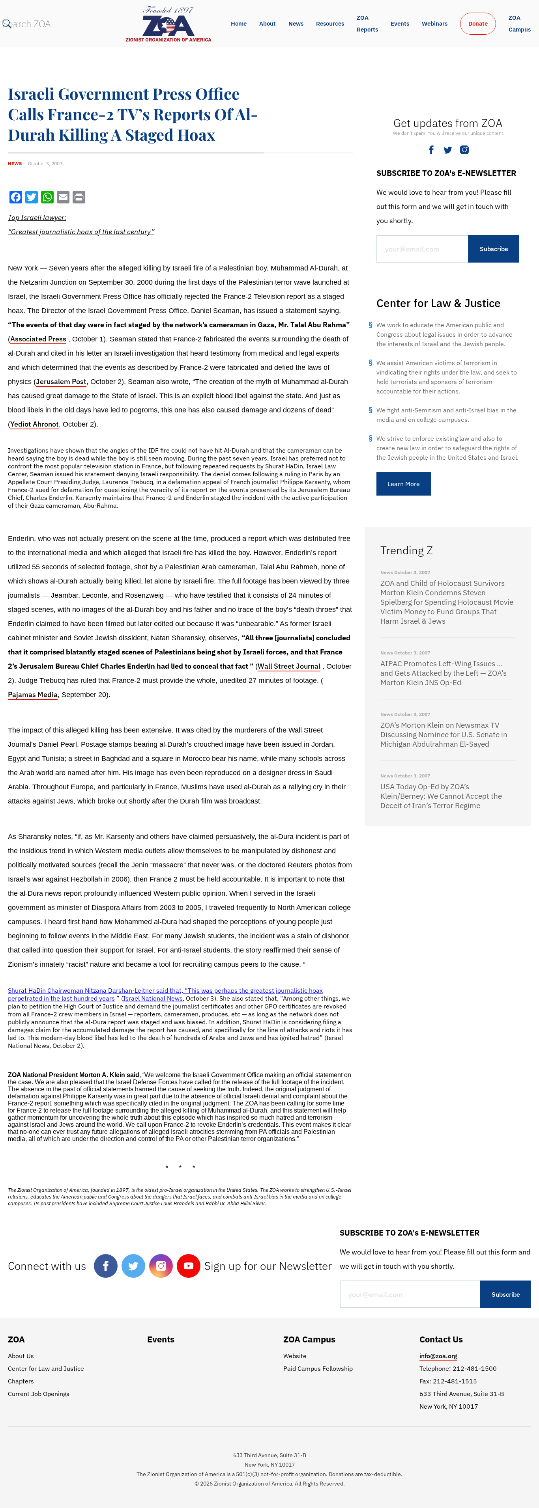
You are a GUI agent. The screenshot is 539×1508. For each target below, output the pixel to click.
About (267, 23)
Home (239, 23)
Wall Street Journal (289, 666)
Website (295, 1356)
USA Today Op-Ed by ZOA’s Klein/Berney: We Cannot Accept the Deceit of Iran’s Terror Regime (441, 796)
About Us (21, 1356)
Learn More (403, 484)
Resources (330, 23)
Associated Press (38, 338)
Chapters (21, 1381)
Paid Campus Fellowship (318, 1368)
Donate (478, 23)
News (295, 23)
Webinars (434, 23)
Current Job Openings (38, 1394)
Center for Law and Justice (46, 1368)
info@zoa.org (438, 1356)
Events (400, 23)
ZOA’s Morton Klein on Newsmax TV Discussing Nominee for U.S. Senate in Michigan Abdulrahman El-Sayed (443, 734)
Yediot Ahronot (34, 424)
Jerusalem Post (61, 381)
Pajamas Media (33, 694)
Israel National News (153, 998)
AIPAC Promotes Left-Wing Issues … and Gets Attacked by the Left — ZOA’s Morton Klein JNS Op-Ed (443, 673)
